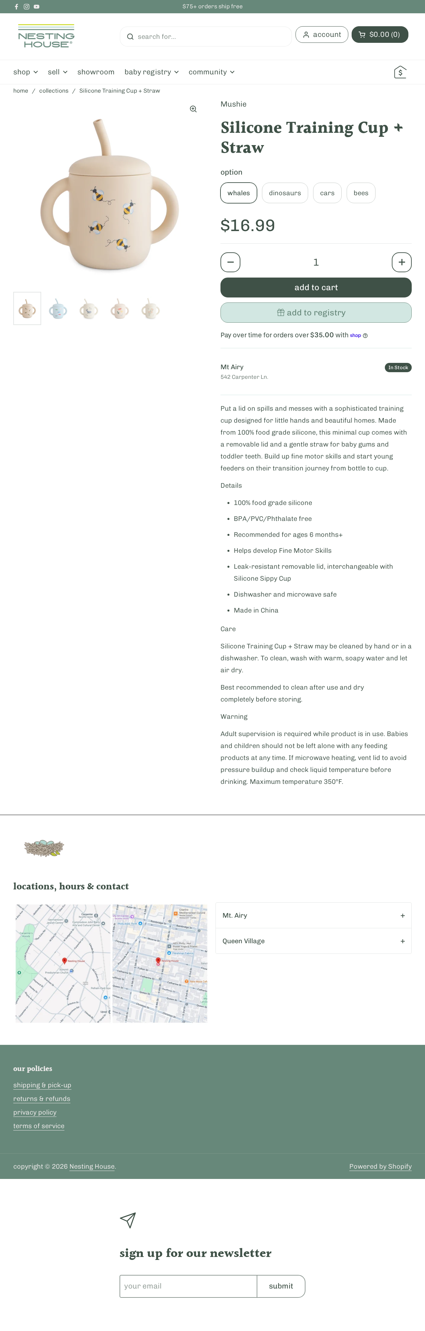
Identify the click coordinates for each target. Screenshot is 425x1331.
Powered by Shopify (380, 1166)
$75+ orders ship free (213, 7)
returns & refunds (41, 1099)
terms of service (38, 1126)
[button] (230, 262)
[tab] (313, 915)
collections (53, 90)
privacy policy (34, 1112)
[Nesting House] (46, 36)
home (20, 90)
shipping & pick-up (42, 1085)
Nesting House (92, 1166)
